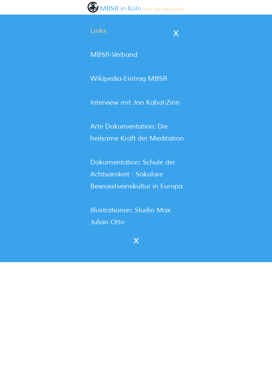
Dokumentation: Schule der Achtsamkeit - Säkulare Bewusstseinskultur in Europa (136, 174)
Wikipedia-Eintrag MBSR (128, 78)
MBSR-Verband (113, 54)
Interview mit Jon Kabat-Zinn (135, 102)
